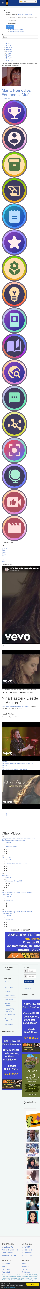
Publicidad (6, 1272)
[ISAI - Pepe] (32, 1136)
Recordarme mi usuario (17, 29)
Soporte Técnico (8, 1255)
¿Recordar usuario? (29, 985)
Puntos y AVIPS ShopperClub (9, 1010)
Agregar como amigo (8, 542)
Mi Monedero (27, 1252)
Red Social (26, 1272)
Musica (27, 706)
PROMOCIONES (10, 1015)
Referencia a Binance (8, 858)
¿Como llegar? (9, 1025)
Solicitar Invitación (10, 996)
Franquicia (6, 99)
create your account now (25, 14)
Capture (14, 692)
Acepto (32, 1284)
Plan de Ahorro (9, 988)
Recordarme (12, 24)
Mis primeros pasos (8, 983)
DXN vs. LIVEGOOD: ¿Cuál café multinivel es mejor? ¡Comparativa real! (17, 913)
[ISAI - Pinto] (32, 1176)
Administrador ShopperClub (14, 881)
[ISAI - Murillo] (32, 1203)
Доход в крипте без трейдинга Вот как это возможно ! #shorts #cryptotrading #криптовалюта (18, 840)
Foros (24, 1263)
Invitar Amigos (9, 999)
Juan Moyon (9, 900)
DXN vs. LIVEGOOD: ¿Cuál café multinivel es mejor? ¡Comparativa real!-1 (17, 893)
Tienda (24, 1269)
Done (4, 646)
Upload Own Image (27, 692)
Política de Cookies (9, 1250)
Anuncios (25, 1266)
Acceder (9, 27)
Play (5, 692)
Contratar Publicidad (8, 1004)
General (8, 842)
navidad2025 (5, 875)
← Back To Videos (7, 564)
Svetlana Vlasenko (11, 846)
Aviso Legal (8, 992)
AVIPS (4, 1266)
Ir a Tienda (6, 1263)
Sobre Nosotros (8, 1252)
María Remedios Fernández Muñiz (17, 92)
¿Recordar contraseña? (27, 988)
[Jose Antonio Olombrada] (12, 1063)
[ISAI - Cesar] (32, 1190)
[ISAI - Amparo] (32, 1217)
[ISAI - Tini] (32, 1163)
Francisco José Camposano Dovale (16, 864)
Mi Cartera (26, 1255)
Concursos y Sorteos (8, 1020)
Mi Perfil (25, 1247)
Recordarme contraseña (17, 31)
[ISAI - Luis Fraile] (32, 1149)
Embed (8, 816)
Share (7, 814)
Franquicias (6, 1269)
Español (24, 1)
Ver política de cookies (9, 1287)
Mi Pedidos (26, 1250)
